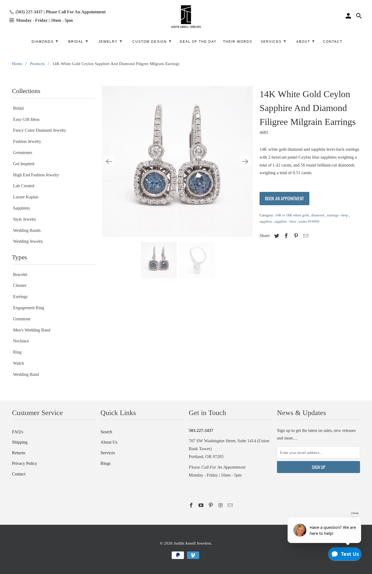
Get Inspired (23, 163)
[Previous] (109, 161)
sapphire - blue (286, 221)
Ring (17, 352)
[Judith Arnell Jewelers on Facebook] (192, 505)
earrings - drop (338, 215)
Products (37, 64)
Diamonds (45, 41)
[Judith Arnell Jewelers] (186, 16)
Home (17, 64)
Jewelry (110, 41)
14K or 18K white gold (292, 215)
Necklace (21, 341)
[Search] (359, 16)
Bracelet (20, 274)
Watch (18, 363)
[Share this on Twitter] (276, 236)
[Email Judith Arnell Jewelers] (231, 505)
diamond (318, 215)
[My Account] (349, 16)
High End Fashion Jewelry (36, 175)
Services (107, 452)
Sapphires (21, 208)
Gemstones (22, 152)
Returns (18, 452)
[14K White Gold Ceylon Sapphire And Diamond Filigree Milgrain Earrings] (177, 161)
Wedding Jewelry (28, 241)
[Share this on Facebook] (285, 236)
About (305, 41)
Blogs (105, 463)
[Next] (245, 161)
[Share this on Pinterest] (295, 236)
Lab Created (23, 185)
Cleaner (19, 285)
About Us (108, 442)
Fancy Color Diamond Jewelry (39, 130)
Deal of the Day (198, 42)
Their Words (237, 42)
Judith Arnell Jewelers (192, 543)
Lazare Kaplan (25, 197)
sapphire (266, 221)
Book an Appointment (284, 198)
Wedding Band (26, 374)
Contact (18, 474)
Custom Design (152, 41)
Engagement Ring (28, 307)
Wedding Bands (27, 230)
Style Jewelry (24, 219)
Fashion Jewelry (27, 141)
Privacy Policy (24, 463)
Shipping (20, 442)
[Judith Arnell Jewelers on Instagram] (221, 505)
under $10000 (309, 221)
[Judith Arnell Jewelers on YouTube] (202, 505)
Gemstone (22, 319)
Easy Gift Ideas (26, 119)
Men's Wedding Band (31, 330)
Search (106, 431)
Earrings (20, 296)
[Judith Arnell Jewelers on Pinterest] (211, 505)
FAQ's (17, 431)
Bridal (18, 108)
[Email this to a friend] (305, 236)
